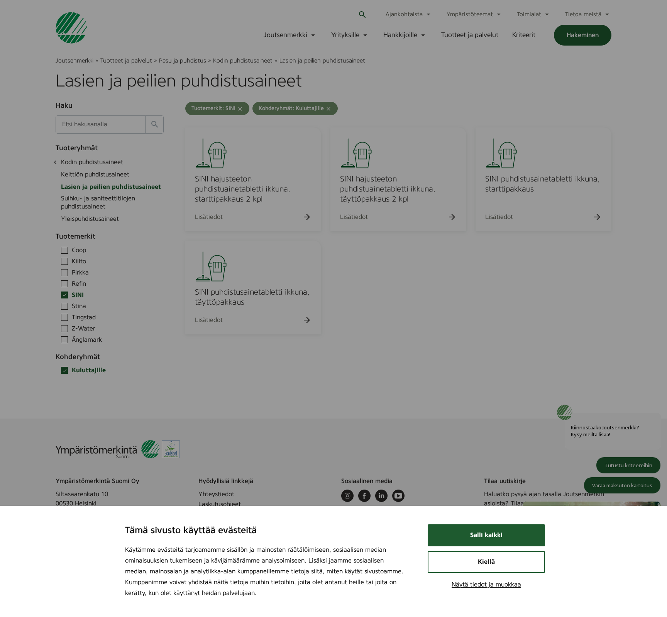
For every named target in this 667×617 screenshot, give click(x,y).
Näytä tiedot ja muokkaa (486, 584)
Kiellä (486, 562)
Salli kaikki (486, 535)
